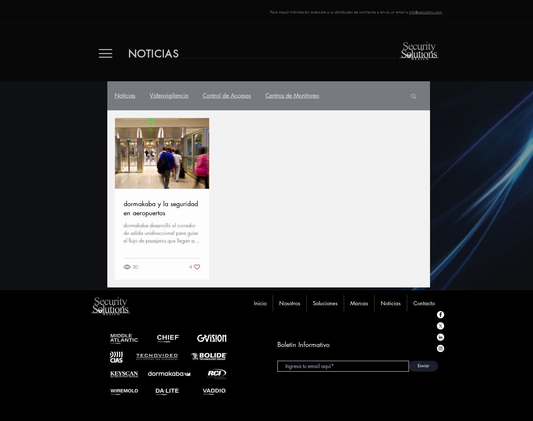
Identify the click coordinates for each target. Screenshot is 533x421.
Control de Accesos (227, 95)
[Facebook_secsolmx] (440, 314)
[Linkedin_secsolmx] (440, 337)
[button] (413, 97)
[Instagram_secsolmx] (440, 348)
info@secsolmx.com (425, 12)
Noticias (125, 95)
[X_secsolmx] (440, 326)
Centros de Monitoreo (292, 95)
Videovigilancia (169, 95)
